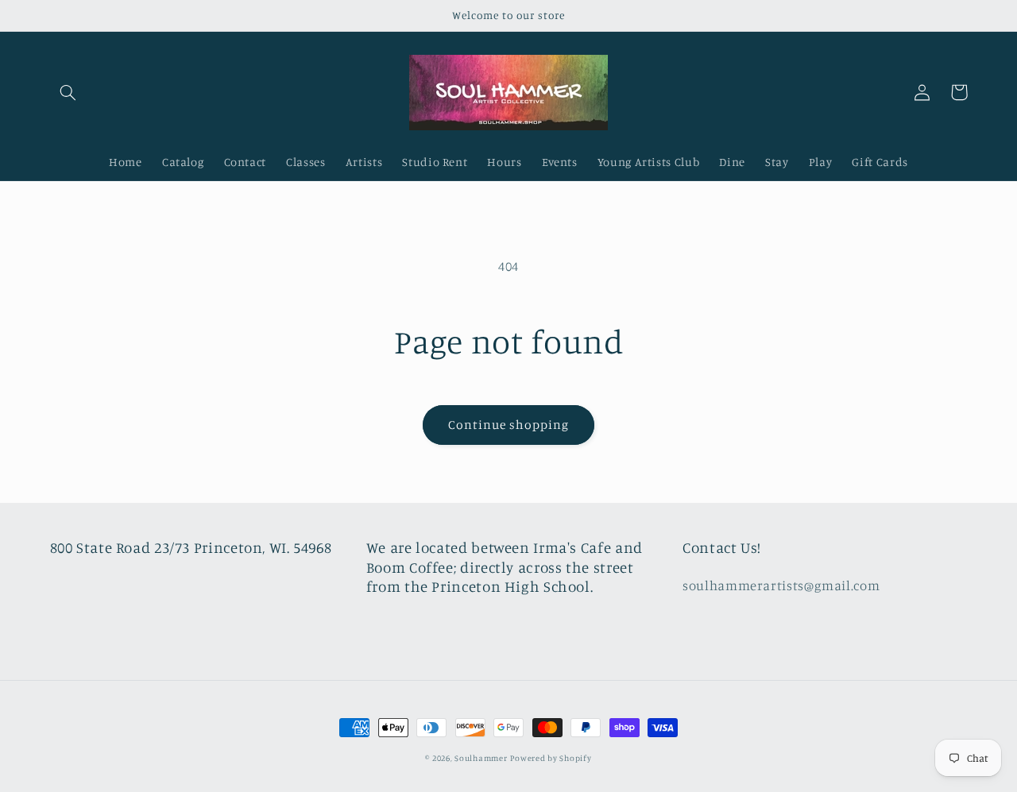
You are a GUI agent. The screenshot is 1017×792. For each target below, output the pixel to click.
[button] (68, 92)
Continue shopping (509, 424)
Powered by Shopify (550, 758)
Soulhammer (480, 758)
